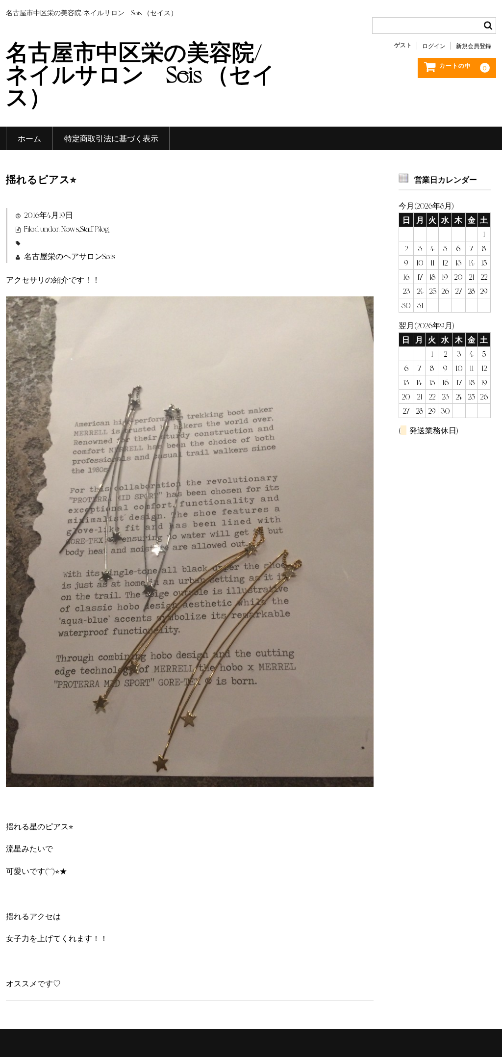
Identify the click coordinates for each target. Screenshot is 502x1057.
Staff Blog (94, 228)
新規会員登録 (473, 45)
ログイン (434, 45)
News (70, 228)
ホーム (29, 138)
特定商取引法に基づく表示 (111, 138)
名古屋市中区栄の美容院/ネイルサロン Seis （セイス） (140, 73)
